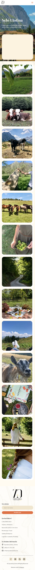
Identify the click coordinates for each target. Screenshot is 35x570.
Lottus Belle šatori (6, 521)
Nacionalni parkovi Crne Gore (10, 527)
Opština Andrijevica (7, 533)
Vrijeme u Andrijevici (7, 524)
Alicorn (22, 567)
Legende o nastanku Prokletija (10, 536)
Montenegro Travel (7, 530)
